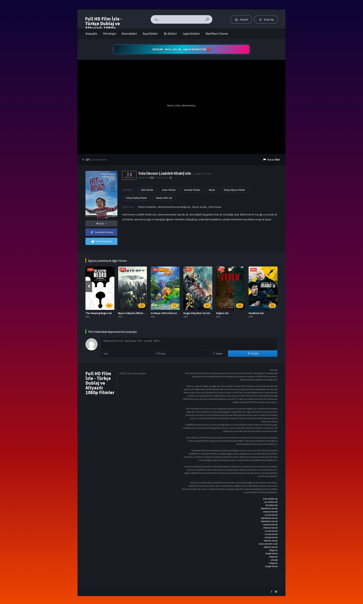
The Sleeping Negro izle (98, 313)
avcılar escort (271, 514)
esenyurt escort (271, 511)
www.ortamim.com (268, 543)
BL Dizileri (170, 33)
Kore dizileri (129, 33)
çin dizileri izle (271, 501)
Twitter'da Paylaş (103, 241)
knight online (272, 553)
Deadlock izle (256, 313)
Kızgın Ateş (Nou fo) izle (196, 313)
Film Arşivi (109, 33)
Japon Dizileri (191, 33)
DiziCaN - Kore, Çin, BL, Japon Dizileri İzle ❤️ (181, 49)
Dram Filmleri (169, 190)
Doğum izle (222, 313)
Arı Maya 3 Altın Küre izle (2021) (168, 313)
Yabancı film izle (164, 198)
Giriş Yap (268, 19)
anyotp (274, 559)
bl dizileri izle (272, 505)
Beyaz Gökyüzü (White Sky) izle (135, 313)
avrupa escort (271, 537)
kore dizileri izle (271, 498)
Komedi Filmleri (192, 190)
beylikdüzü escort (269, 508)
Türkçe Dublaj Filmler (136, 198)
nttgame (273, 550)
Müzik (212, 190)
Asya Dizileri (150, 33)
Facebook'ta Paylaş (104, 232)
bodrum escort (271, 540)
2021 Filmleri (147, 190)
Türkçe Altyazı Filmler (234, 190)
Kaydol (244, 19)
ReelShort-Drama (217, 33)
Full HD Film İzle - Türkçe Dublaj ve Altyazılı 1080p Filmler (103, 26)
